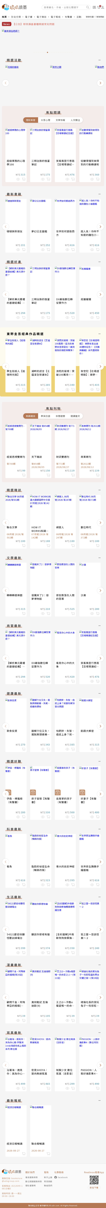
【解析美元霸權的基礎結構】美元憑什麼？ (16, 302)
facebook (63, 1177)
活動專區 (81, 16)
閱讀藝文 (75, 416)
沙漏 (83, 595)
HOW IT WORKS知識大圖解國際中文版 (40, 530)
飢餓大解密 (87, 731)
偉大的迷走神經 (65, 866)
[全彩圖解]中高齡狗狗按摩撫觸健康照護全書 (65, 937)
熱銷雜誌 (30, 416)
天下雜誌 (36, 456)
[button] (5, 83)
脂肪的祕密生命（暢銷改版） (40, 868)
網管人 (60, 527)
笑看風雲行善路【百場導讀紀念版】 (65, 164)
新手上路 (48, 1177)
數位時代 (86, 527)
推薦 (4, 16)
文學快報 (60, 120)
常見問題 (48, 1181)
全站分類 (16, 16)
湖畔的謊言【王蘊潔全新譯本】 (40, 372)
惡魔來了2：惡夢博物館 (40, 596)
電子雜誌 (42, 16)
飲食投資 (12, 731)
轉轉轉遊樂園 (14, 595)
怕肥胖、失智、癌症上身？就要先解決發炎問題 (65, 734)
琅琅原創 (100, 16)
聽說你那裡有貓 (40, 934)
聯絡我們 (48, 1185)
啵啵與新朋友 (14, 231)
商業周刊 (86, 456)
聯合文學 (12, 527)
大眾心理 (45, 120)
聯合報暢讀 (38, 1143)
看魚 (9, 866)
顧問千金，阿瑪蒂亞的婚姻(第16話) (16, 1005)
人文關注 (75, 120)
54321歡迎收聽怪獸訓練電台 (16, 936)
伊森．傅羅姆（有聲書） (14, 800)
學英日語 (45, 416)
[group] (53, 42)
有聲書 (68, 16)
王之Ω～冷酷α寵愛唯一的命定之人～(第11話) (65, 1005)
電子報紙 (56, 16)
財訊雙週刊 (62, 456)
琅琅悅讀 (90, 16)
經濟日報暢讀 (14, 1143)
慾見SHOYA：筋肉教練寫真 (39, 1071)
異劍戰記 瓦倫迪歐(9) (39, 1003)
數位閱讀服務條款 (33, 1181)
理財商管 (30, 120)
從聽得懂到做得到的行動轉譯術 (90, 162)
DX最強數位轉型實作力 (64, 300)
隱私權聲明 (30, 1185)
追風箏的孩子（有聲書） (64, 800)
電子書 (29, 16)
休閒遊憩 (60, 416)
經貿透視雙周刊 (16, 456)
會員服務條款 (31, 1177)
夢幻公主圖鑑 (39, 231)
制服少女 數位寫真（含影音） (65, 1071)
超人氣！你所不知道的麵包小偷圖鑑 (90, 234)
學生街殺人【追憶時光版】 (16, 372)
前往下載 (94, 1187)
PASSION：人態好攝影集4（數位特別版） (90, 1073)
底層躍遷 (86, 299)
